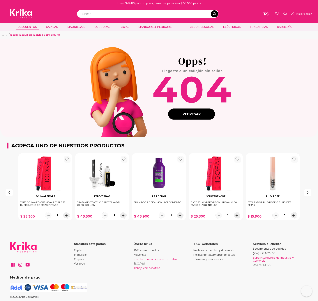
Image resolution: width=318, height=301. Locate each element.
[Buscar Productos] (214, 14)
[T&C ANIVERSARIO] (266, 14)
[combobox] (147, 14)
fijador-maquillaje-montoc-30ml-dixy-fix (35, 35)
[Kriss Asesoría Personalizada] (306, 291)
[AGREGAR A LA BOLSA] (45, 224)
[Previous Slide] (2, 192)
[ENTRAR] (301, 14)
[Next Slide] (316, 192)
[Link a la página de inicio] (4, 35)
